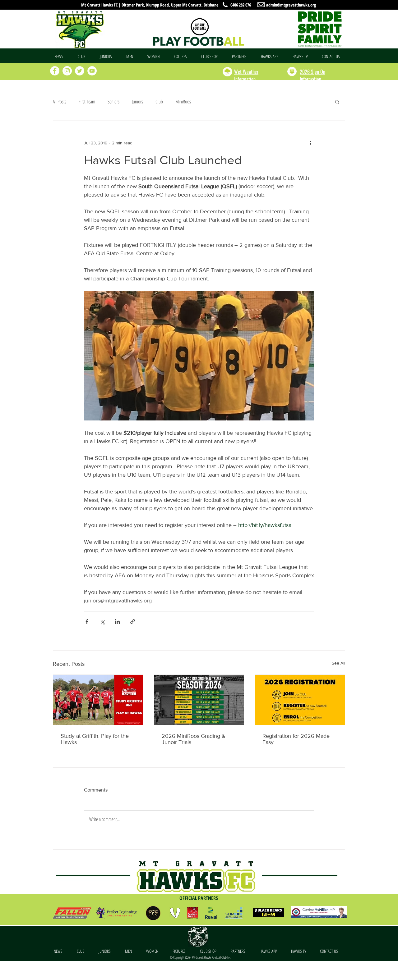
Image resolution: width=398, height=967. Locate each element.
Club (159, 101)
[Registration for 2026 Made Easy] (300, 700)
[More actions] (310, 143)
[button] (84, 56)
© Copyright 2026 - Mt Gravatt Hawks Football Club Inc (200, 957)
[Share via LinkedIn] (117, 621)
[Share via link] (133, 621)
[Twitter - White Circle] (79, 70)
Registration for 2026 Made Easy (296, 739)
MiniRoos (183, 101)
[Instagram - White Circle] (67, 70)
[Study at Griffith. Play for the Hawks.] (98, 700)
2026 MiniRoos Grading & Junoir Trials (193, 739)
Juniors (137, 101)
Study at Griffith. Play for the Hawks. (95, 739)
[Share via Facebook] (87, 621)
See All (338, 663)
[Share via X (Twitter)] (102, 621)
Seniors (113, 101)
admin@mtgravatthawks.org (291, 5)
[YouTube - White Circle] (92, 70)
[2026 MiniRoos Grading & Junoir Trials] (199, 700)
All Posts (59, 101)
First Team (87, 101)
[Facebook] (54, 70)
